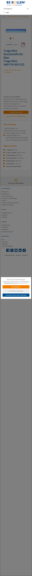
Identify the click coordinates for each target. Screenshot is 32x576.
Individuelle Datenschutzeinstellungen (16, 295)
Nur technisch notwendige (16, 291)
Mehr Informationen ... (22, 283)
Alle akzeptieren (16, 287)
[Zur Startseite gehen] (16, 3)
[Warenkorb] (14, 11)
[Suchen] (27, 8)
